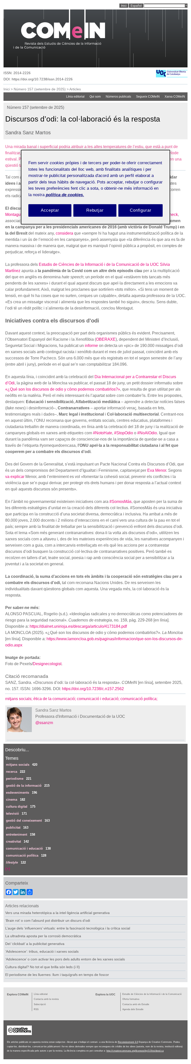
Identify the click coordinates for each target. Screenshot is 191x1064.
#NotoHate (102, 433)
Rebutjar (95, 210)
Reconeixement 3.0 (128, 1042)
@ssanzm (44, 723)
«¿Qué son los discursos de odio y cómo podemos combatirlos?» (62, 389)
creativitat (13, 841)
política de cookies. (65, 194)
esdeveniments (17, 792)
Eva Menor (156, 470)
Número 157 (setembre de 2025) (40, 89)
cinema (11, 799)
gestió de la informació (24, 785)
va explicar (14, 476)
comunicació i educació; (98, 699)
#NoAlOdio (147, 433)
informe (91, 345)
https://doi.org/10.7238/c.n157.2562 (93, 689)
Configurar (140, 210)
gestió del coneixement (24, 820)
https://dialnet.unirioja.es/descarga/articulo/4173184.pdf (78, 626)
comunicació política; (139, 699)
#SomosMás (120, 501)
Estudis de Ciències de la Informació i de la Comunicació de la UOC (99, 264)
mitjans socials (17, 764)
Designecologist (47, 664)
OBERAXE (106, 339)
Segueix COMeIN (148, 96)
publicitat (13, 827)
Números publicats (118, 96)
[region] (95, 187)
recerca (11, 771)
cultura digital (16, 806)
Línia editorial (75, 96)
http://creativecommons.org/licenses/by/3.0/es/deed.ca (135, 1051)
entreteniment (16, 834)
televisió (12, 813)
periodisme (14, 778)
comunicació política (22, 855)
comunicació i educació (24, 848)
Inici (6, 89)
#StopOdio (123, 433)
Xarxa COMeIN (175, 96)
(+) (7, 869)
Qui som (95, 96)
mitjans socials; (19, 699)
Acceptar (50, 210)
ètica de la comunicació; (55, 699)
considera (64, 233)
